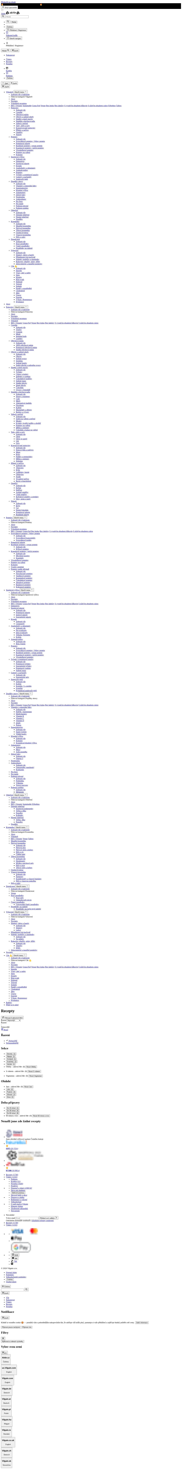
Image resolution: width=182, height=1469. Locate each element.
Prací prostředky (22, 244)
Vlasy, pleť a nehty (23, 273)
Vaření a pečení (22, 123)
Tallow (119, 106)
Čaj (17, 508)
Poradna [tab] (9, 1307)
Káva (18, 506)
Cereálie (19, 112)
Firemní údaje (11, 1272)
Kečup (18, 488)
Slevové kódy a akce (19, 1195)
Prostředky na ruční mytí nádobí (28, 909)
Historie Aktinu (17, 1206)
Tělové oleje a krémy (24, 868)
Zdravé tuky (20, 195)
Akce (13, 99)
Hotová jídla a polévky (25, 450)
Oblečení (14, 210)
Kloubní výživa (22, 190)
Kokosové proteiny (23, 587)
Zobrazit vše (21, 110)
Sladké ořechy (21, 383)
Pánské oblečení (22, 217)
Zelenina (19, 461)
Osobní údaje (11, 1282)
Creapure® (20, 624)
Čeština (9, 78)
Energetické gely (22, 677)
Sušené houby (21, 363)
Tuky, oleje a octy (23, 126)
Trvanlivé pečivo (22, 479)
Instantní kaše (21, 336)
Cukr (18, 399)
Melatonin (20, 792)
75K (15, 1261)
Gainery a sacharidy (23, 177)
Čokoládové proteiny (24, 580)
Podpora (14, 1179)
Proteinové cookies (23, 668)
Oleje (18, 437)
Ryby (18, 454)
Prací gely (20, 898)
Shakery (19, 928)
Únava (18, 295)
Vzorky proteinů (17, 567)
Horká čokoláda (22, 510)
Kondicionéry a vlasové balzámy (28, 879)
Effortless (112, 106)
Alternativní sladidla (24, 403)
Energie (19, 297)
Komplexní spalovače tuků (26, 691)
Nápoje (19, 135)
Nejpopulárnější (12, 1043)
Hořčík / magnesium (24, 712)
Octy (18, 443)
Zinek (18, 723)
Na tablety (20, 939)
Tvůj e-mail (10, 1218)
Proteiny (14, 137)
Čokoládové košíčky (24, 379)
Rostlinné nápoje (22, 515)
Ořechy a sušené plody (25, 117)
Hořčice (19, 490)
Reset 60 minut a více (41, 1116)
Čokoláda (19, 388)
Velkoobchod (16, 1202)
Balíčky (9, 1003)
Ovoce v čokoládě (23, 390)
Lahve (18, 930)
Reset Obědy (31, 1067)
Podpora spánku (22, 208)
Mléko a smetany (22, 428)
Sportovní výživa (17, 157)
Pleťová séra (21, 848)
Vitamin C (20, 718)
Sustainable (27, 106)
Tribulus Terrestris (23, 635)
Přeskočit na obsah (8, 2)
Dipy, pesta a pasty (23, 499)
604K (16, 1255)
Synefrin (19, 688)
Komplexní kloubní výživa (26, 743)
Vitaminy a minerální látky (26, 186)
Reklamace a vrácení (19, 1200)
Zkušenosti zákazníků (19, 1208)
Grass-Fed (36, 106)
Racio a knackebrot (23, 481)
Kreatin (19, 166)
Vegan (43, 106)
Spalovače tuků (22, 179)
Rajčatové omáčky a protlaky (27, 497)
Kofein (18, 637)
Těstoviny (20, 468)
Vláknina (19, 783)
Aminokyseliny (22, 170)
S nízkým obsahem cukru (98, 106)
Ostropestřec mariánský (25, 767)
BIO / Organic (16, 106)
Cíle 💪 (14, 266)
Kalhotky (19, 815)
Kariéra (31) (15, 1181)
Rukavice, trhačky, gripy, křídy (28, 262)
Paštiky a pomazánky (24, 457)
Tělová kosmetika (23, 230)
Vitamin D (20, 721)
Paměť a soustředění (24, 288)
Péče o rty (20, 852)
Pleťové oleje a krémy (24, 850)
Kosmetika (15, 221)
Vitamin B (20, 716)
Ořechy (19, 356)
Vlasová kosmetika (23, 235)
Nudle (18, 477)
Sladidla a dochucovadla (25, 121)
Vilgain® (10, 92)
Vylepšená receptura (19, 103)
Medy (18, 401)
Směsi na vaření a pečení (25, 419)
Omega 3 (19, 758)
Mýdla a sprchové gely (25, 863)
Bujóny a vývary (22, 412)
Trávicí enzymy (22, 785)
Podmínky (10, 1275)
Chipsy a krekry (22, 374)
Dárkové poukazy (18, 1193)
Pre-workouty (21, 630)
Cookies (10, 1279)
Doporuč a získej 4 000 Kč (21, 1188)
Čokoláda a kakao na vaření (27, 430)
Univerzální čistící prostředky (27, 904)
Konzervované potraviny (25, 128)
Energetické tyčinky (23, 666)
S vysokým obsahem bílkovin (75, 106)
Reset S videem (34, 1071)
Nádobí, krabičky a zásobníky (27, 259)
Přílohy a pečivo (22, 130)
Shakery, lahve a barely (25, 255)
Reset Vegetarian (35, 1076)
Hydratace (20, 302)
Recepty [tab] (9, 1304)
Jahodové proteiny (23, 582)
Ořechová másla (22, 114)
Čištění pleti (20, 854)
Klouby (19, 277)
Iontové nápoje (21, 615)
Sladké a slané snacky (24, 119)
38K (15, 1258)
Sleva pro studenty (18, 1190)
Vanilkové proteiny (23, 576)
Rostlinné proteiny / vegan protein (29, 146)
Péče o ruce (20, 865)
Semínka (19, 361)
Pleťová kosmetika (23, 228)
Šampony (19, 877)
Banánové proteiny (23, 585)
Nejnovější (12, 1041)
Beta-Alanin (20, 644)
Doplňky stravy (17, 181)
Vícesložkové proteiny (24, 150)
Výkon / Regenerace (24, 300)
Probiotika (20, 781)
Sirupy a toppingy (23, 396)
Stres (18, 275)
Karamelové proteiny (24, 578)
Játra (17, 293)
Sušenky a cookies (23, 376)
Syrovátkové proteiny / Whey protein (30, 141)
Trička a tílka (21, 811)
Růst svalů (20, 279)
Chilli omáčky (21, 494)
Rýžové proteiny (22, 549)
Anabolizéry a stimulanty (25, 168)
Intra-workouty (22, 633)
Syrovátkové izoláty (23, 540)
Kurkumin (20, 770)
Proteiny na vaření (23, 152)
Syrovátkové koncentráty (25, 538)
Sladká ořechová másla (25, 350)
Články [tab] (9, 1302)
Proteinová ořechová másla (26, 347)
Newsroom (15, 1211)
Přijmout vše (26, 1327)
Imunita (19, 271)
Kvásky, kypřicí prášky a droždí (28, 423)
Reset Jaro (28, 1087)
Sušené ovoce (21, 359)
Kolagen (19, 155)
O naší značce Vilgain (19, 1204)
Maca (18, 750)
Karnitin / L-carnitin (23, 686)
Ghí (17, 441)
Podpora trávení (22, 206)
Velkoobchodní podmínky (16, 1277)
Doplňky (19, 219)
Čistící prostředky (23, 246)
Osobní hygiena (22, 233)
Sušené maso (21, 381)
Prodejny (14, 1186)
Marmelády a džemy (24, 410)
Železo (18, 725)
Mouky (19, 421)
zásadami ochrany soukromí (42, 1220)
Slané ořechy (21, 385)
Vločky (19, 330)
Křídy (18, 948)
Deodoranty (20, 861)
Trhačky (19, 946)
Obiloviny (20, 474)
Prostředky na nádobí (24, 248)
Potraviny (14, 108)
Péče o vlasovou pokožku (26, 881)
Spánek (19, 286)
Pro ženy (19, 201)
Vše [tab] (7, 1298)
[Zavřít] (3, 1338)
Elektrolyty (20, 161)
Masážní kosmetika (23, 226)
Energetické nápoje (23, 617)
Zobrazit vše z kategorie (20, 94)
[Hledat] (3, 16)
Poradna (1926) (17, 1184)
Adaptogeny (21, 192)
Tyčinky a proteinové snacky (27, 175)
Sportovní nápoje (22, 164)
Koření (18, 408)
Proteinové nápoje (23, 143)
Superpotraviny (22, 188)
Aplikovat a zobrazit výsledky (12, 1341)
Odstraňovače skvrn (23, 900)
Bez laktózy (59, 106)
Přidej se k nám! (12, 1005)
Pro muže (19, 204)
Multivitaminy (21, 714)
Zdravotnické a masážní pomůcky (29, 264)
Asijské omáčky (22, 492)
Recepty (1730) (12, 1175)
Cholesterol (20, 291)
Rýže (18, 470)
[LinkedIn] (12, 1264)
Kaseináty (20, 558)
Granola (19, 332)
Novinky (14, 101)
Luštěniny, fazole (22, 472)
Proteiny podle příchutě (20, 569)
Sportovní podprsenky (24, 809)
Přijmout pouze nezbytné (11, 1327)
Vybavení (14, 250)
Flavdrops (20, 405)
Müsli (18, 334)
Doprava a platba (17, 1197)
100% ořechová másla (24, 345)
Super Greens (21, 732)
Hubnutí (19, 282)
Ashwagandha (21, 752)
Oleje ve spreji (21, 439)
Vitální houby (21, 734)
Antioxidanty (21, 199)
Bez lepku (50, 106)
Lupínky (19, 339)
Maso (18, 452)
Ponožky (19, 813)
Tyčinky (19, 372)
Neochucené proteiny (24, 574)
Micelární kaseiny (23, 556)
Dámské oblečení (22, 215)
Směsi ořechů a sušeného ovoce (28, 365)
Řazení (4, 1020)
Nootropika (20, 197)
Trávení (19, 284)
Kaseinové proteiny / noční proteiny (30, 148)
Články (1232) (11, 1177)
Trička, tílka (20, 820)
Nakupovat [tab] (10, 1300)
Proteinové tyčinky (23, 664)
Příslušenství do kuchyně (25, 257)
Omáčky (19, 132)
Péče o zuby (20, 237)
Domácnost (15, 239)
